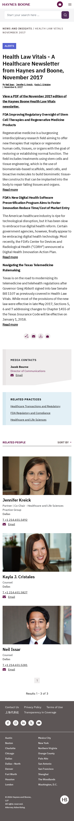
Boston (9, 743)
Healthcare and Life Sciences (28, 419)
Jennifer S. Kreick (24, 84)
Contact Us (12, 707)
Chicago (9, 753)
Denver (9, 768)
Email (19, 375)
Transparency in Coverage (40, 712)
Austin (8, 737)
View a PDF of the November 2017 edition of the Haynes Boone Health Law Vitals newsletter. (34, 101)
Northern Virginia (47, 748)
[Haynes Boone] (16, 4)
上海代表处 (12, 712)
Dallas (6, 514)
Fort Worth (11, 774)
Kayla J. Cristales (42, 84)
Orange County (46, 753)
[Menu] (69, 4)
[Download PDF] (41, 336)
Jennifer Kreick (17, 500)
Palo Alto (43, 758)
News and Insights (17, 28)
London (9, 784)
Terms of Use (54, 707)
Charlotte (10, 748)
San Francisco (46, 768)
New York (43, 743)
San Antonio (44, 763)
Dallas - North (12, 763)
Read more (10, 190)
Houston (9, 779)
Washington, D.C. (47, 784)
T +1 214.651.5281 (15, 665)
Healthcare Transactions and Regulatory (35, 406)
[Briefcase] (60, 4)
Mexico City (44, 737)
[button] (47, 336)
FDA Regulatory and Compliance (30, 413)
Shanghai (43, 774)
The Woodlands (46, 779)
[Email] (33, 336)
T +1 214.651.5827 (15, 592)
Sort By (63, 442)
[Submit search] (65, 15)
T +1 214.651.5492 (15, 519)
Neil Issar (10, 84)
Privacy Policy (32, 707)
